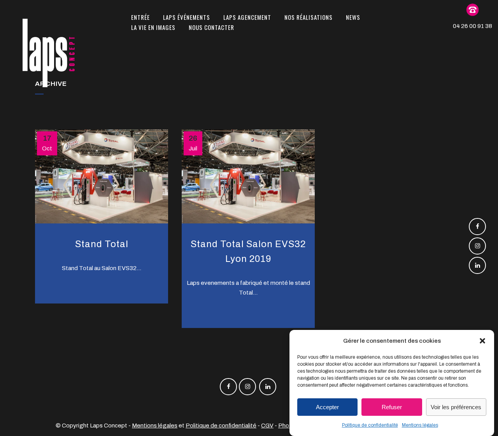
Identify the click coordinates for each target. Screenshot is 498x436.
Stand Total (101, 244)
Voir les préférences (456, 407)
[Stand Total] (101, 176)
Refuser (392, 407)
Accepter (327, 407)
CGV (267, 425)
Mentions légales (420, 425)
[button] (482, 341)
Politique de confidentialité (370, 425)
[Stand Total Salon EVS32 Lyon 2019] (248, 176)
